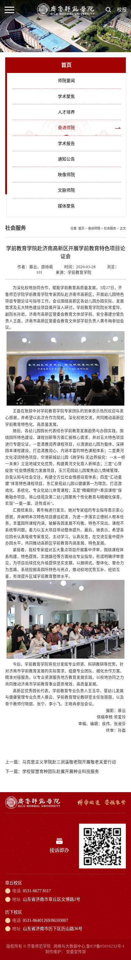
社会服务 (110, 228)
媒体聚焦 (66, 206)
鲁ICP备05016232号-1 (105, 946)
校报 (122, 9)
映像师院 (66, 174)
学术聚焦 (66, 96)
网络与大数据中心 (69, 946)
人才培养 (66, 112)
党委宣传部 (76, 952)
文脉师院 (66, 190)
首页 (81, 228)
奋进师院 (66, 127)
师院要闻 (66, 80)
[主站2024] (65, 15)
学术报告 (66, 143)
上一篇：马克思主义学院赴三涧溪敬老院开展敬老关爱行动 (60, 762)
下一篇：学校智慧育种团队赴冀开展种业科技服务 (52, 771)
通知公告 (66, 159)
